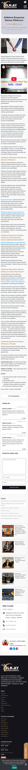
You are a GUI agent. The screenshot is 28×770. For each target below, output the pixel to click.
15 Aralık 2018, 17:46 (21, 407)
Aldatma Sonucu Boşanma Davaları (10, 508)
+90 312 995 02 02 (11, 621)
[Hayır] (26, 764)
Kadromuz (3, 701)
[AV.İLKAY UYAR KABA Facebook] (11, 648)
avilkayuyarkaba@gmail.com (17, 644)
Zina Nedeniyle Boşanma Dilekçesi (9, 518)
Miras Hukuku (4, 722)
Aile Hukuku (4, 718)
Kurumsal (3, 697)
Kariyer (2, 699)
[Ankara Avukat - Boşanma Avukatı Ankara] (10, 5)
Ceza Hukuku (4, 736)
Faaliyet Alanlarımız (6, 705)
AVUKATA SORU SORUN (25, 755)
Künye (3, 757)
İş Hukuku (3, 720)
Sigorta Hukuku (4, 728)
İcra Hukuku (4, 724)
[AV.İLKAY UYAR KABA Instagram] (17, 648)
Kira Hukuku (4, 730)
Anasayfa (3, 27)
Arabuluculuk (4, 703)
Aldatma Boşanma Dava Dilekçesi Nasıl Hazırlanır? (13, 501)
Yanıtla (24, 418)
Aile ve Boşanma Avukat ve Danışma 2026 (17, 27)
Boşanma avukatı (5, 510)
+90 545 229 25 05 (11, 625)
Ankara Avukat (4, 695)
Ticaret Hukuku (4, 732)
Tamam (14, 767)
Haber (2, 709)
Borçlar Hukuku (4, 726)
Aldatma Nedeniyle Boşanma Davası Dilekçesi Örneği (12, 504)
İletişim (2, 711)
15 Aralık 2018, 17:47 (21, 421)
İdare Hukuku (4, 734)
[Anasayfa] (25, 2)
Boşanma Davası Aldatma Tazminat (10, 513)
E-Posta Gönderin (11, 629)
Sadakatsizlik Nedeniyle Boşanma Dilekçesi (11, 515)
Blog (2, 707)
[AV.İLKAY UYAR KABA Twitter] (14, 648)
